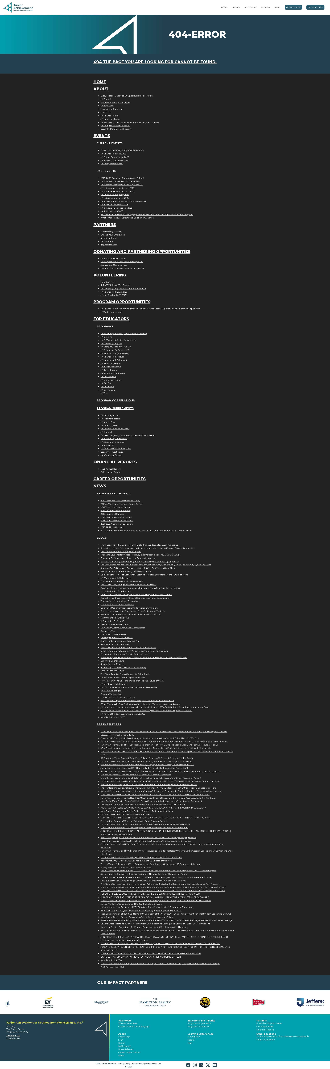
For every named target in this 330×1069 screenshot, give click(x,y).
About (235, 7)
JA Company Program (111, 343)
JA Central (106, 99)
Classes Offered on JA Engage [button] (133, 1026)
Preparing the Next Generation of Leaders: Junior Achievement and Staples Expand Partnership (147, 548)
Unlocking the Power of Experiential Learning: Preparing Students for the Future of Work (144, 575)
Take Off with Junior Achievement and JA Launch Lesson (128, 647)
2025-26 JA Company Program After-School (122, 178)
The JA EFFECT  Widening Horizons (118, 697)
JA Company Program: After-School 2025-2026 (123, 288)
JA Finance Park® (109, 116)
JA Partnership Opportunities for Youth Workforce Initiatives (130, 122)
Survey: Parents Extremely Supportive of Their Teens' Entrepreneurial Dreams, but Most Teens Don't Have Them (156, 900)
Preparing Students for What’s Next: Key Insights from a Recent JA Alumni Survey (141, 555)
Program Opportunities (121, 302)
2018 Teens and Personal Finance (117, 520)
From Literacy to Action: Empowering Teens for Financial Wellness (133, 611)
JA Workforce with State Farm (115, 578)
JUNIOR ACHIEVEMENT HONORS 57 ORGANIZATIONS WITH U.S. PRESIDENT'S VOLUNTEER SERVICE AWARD (155, 897)
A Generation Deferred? (112, 621)
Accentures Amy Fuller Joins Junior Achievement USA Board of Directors (136, 861)
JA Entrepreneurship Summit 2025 (118, 191)
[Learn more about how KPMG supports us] (246, 1002)
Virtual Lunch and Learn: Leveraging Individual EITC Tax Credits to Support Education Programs (147, 214)
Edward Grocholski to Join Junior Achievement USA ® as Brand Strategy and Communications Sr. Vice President (155, 924)
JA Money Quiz (108, 422)
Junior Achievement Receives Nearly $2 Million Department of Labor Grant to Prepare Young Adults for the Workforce (159, 798)
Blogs (101, 537)
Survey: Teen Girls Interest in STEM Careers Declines (126, 867)
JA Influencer (107, 445)
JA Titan (104, 393)
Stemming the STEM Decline (115, 618)
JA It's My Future (109, 370)
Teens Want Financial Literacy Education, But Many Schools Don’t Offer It (136, 594)
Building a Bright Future (112, 661)
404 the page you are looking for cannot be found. (155, 62)
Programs (250, 7)
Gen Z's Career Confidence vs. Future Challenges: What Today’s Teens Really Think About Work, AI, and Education (156, 564)
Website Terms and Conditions (115, 102)
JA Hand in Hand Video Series (115, 428)
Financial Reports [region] (265, 1030)
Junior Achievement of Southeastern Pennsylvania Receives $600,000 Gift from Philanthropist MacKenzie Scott (155, 707)
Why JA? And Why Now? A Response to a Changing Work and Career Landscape (140, 704)
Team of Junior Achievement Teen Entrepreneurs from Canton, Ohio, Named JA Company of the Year (150, 864)
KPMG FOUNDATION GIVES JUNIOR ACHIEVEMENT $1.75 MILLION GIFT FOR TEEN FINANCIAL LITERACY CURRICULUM (160, 943)
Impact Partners (109, 244)
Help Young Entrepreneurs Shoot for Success (123, 627)
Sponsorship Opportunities (114, 265)
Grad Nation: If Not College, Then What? (120, 601)
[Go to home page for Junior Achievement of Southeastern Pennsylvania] (19, 7)
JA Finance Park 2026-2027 (114, 292)
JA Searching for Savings (112, 442)
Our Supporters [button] (264, 1026)
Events (265, 7)
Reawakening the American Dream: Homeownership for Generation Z (135, 598)
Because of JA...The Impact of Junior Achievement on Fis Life (130, 614)
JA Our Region (108, 390)
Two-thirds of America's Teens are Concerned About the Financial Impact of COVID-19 (143, 804)
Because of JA (108, 631)
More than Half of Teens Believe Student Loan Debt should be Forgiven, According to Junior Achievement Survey (156, 877)
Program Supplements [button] (199, 1023)
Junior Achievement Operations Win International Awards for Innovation (136, 774)
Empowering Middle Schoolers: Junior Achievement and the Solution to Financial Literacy (144, 657)
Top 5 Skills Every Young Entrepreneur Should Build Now (128, 584)
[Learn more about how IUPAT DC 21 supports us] (31, 1002)
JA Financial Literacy (110, 119)
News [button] (121, 1055)
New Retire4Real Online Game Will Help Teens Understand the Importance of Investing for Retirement (151, 801)
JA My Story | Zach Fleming (114, 684)
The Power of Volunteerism (114, 634)
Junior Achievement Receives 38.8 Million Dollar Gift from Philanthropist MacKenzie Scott (144, 768)
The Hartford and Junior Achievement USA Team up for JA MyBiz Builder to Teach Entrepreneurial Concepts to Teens (158, 788)
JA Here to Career (109, 425)
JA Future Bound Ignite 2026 (115, 198)
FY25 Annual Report (110, 469)
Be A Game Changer (111, 690)
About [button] (122, 1034)
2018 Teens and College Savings (116, 517)
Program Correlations (116, 400)
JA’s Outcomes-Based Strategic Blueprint (121, 551)
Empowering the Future (112, 671)
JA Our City (106, 383)
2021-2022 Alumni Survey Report (117, 524)
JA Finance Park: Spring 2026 (115, 194)
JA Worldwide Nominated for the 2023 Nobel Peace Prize (129, 687)
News (277, 7)
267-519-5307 (13, 1038)
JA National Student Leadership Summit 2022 (123, 714)
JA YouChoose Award (111, 312)
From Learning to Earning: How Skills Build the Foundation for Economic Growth (140, 545)
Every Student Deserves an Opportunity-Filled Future (127, 96)
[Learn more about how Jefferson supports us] (138, 1002)
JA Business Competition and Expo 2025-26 (122, 184)
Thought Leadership (113, 493)
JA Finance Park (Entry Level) (115, 353)
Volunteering (109, 275)
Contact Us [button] (13, 1035)
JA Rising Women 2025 (112, 211)
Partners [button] (261, 1021)
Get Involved (315, 7)
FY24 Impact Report (111, 472)
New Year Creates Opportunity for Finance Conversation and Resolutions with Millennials (144, 927)
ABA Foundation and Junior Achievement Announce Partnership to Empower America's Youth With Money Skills (156, 748)
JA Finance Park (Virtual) (112, 357)
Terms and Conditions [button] (106, 1063)
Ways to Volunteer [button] (128, 1023)
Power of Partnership (111, 694)
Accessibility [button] (138, 1063)
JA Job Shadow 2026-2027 (113, 295)
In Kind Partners (108, 238)
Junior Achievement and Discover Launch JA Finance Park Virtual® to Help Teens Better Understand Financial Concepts (160, 781)
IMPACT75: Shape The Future (115, 285)
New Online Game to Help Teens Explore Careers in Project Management (137, 811)
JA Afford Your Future (111, 455)
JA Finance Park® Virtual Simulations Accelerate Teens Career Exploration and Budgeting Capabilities (150, 309)
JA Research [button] (124, 1046)
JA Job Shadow (108, 376)
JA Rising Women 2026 (112, 163)
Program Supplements (115, 408)
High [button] (189, 1043)
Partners (104, 224)
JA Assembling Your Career (114, 438)
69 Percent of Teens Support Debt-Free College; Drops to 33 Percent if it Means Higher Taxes (147, 758)
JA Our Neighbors (109, 415)
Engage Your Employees (113, 235)
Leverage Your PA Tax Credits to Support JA (122, 261)
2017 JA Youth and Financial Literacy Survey (122, 504)
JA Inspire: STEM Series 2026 (114, 160)
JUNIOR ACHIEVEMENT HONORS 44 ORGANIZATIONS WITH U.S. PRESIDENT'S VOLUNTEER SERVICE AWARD (155, 818)
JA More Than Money (111, 380)
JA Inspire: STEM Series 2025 (114, 204)
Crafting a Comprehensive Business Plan (120, 641)
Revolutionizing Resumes (113, 664)
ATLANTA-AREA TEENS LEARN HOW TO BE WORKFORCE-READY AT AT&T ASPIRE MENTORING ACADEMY (153, 808)
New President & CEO (111, 960)
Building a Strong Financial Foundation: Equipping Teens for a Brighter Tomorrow (140, 588)
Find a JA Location (265, 1039)
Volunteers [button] (124, 1021)
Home (224, 7)
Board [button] (121, 1043)
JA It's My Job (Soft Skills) (113, 373)
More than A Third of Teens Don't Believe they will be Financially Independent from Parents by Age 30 (151, 778)
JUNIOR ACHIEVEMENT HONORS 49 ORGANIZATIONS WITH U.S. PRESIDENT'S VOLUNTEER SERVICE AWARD (155, 794)
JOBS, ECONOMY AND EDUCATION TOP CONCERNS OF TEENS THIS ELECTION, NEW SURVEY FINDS (151, 953)
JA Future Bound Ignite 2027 (115, 157)
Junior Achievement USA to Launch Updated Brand (126, 814)
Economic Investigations (112, 452)
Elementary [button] (193, 1037)
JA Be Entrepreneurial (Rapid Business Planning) (124, 333)
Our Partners (107, 241)
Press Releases (109, 724)
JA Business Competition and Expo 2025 (120, 181)
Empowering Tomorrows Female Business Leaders (125, 654)
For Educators (111, 319)
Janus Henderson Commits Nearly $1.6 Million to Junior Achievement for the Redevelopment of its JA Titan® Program (158, 870)
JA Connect (106, 432)
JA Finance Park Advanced (114, 360)
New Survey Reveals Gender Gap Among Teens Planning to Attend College (137, 917)
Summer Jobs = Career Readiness (117, 604)
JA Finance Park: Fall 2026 (113, 154)
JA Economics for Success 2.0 (115, 350)
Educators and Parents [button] (201, 1021)
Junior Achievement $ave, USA (116, 448)
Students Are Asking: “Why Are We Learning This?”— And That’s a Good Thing (138, 568)
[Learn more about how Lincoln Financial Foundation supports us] (299, 1002)
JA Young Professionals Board (115, 125)
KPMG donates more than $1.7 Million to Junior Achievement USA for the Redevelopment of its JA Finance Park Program (160, 884)
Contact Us (106, 112)
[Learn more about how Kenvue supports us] (192, 1002)
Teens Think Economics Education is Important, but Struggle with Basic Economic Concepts (146, 841)
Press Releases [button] (125, 1049)
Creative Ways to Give (111, 231)
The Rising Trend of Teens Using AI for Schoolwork (125, 674)
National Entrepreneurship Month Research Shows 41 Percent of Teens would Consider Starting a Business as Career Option (161, 791)
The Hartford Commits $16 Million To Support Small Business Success (134, 821)
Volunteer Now (108, 282)
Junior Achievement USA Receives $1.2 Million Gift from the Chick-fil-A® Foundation (141, 857)
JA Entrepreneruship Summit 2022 (118, 188)
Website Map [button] (151, 1063)
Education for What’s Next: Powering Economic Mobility (128, 558)
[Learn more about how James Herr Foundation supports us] (84, 1002)
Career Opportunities (119, 479)
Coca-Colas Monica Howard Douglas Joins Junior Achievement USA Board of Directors (143, 880)
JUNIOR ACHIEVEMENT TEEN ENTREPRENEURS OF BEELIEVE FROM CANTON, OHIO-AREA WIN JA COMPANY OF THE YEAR (163, 890)
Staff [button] (120, 1040)
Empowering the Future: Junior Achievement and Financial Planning (134, 651)
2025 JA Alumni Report (112, 527)
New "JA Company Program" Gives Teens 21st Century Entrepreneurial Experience (141, 910)
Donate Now (293, 7)
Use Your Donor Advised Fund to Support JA (122, 268)
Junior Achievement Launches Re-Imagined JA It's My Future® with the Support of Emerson (146, 761)
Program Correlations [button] (198, 1026)
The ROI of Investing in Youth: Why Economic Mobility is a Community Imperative (140, 561)
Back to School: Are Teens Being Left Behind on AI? (126, 571)
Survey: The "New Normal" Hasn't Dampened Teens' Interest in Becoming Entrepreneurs (144, 827)
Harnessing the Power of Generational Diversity (123, 667)
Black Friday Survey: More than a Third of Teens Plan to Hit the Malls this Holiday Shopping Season (148, 837)
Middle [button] (191, 1040)
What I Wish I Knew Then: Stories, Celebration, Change (127, 218)
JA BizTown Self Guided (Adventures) (119, 340)
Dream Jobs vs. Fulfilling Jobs (115, 624)
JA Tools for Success (110, 419)
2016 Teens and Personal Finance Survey (120, 500)
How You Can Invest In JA (113, 258)
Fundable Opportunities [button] (269, 1023)
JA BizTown (106, 337)
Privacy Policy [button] (124, 1063)
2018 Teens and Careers (112, 514)
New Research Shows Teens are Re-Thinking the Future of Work (132, 681)
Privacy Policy (107, 105)
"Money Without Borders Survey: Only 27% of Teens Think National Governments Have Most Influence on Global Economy (160, 771)
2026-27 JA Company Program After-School (122, 150)
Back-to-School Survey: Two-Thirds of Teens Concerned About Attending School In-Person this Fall (149, 784)
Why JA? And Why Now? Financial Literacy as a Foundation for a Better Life (137, 700)
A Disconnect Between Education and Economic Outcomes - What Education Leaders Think (146, 530)
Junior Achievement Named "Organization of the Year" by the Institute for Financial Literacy (145, 824)
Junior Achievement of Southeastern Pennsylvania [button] (282, 1036)
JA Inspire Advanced (111, 366)
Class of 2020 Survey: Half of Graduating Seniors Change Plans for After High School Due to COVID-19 (150, 738)
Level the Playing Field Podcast (116, 129)
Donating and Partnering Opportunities (141, 251)
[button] (239, 7)
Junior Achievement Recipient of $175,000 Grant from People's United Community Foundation (147, 907)
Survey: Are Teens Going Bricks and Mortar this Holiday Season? (131, 904)
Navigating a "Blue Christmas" (115, 644)
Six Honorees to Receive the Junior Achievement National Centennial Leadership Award (144, 874)
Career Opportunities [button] (129, 1052)
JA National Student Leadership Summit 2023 (123, 677)
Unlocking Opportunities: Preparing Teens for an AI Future (129, 608)
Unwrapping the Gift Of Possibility (117, 637)
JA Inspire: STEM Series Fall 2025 (116, 208)
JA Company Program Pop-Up (116, 347)
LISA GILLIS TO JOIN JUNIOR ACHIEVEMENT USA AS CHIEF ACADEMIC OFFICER (141, 957)
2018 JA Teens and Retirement (115, 510)
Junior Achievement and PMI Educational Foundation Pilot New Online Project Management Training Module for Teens (159, 745)
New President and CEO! (113, 717)
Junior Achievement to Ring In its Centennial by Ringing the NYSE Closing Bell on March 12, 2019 (147, 764)
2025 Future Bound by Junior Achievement (122, 581)
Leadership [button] (124, 1037)
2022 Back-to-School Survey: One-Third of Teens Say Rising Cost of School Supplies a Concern (146, 710)
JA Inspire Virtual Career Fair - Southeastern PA (124, 201)
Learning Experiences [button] (200, 1034)
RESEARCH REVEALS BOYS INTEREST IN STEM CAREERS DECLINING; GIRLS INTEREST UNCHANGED (150, 894)
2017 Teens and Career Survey (115, 507)
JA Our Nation (107, 386)
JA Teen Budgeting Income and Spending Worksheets (127, 435)
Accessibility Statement (112, 109)
